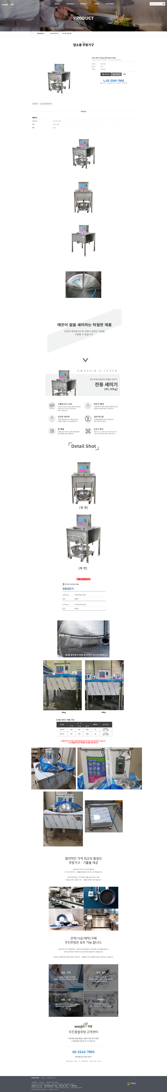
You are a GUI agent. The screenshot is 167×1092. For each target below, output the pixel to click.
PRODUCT (83, 4)
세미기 (35, 104)
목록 (124, 74)
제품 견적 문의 (106, 74)
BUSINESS (70, 4)
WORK (96, 4)
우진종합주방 (8, 4)
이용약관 (43, 1077)
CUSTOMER (109, 4)
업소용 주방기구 (54, 33)
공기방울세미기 (47, 104)
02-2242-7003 (115, 80)
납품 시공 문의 (116, 74)
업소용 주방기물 (67, 33)
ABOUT (57, 4)
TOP (134, 1078)
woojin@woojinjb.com (63, 1087)
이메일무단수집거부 (51, 1077)
